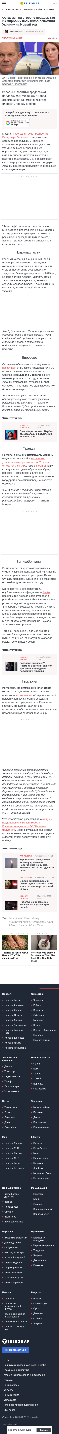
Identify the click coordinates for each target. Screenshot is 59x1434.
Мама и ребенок (42, 1107)
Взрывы (8, 1202)
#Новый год (15, 918)
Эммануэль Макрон (14, 1252)
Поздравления (41, 1178)
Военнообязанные (43, 1209)
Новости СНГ (11, 1158)
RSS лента (9, 1410)
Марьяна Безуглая (14, 1277)
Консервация (40, 1303)
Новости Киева (12, 1000)
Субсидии (38, 1015)
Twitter (46, 592)
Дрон (7, 1122)
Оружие (8, 1212)
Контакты (8, 1390)
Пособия (38, 1035)
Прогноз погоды (41, 1040)
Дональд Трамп (12, 1242)
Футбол (37, 1064)
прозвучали (9, 367)
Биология (9, 1117)
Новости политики (24, 426)
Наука (5, 1101)
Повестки (38, 1194)
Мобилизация (39, 1188)
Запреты (38, 1255)
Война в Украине (11, 1188)
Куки (28, 1430)
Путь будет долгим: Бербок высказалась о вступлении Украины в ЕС (36, 434)
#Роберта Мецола (43, 922)
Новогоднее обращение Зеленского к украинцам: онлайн (35, 905)
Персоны (7, 1231)
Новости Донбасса (14, 1038)
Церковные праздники (39, 1239)
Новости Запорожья (15, 1025)
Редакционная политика (16, 1370)
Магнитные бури (42, 1173)
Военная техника (13, 1221)
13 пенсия (9, 1298)
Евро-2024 (39, 1084)
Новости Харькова (14, 1005)
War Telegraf (26, 856)
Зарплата (38, 1000)
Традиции (38, 1250)
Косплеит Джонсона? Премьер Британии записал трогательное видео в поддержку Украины (36, 667)
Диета (36, 1117)
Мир (4, 1137)
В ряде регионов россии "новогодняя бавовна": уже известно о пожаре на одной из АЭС (36, 885)
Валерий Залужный (14, 1257)
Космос (8, 1112)
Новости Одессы (13, 1015)
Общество (37, 994)
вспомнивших (24, 695)
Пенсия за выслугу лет (14, 1327)
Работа (37, 1005)
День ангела (39, 1260)
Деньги (8, 1066)
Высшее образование (45, 1030)
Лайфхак (38, 1168)
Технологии (10, 1107)
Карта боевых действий (11, 1195)
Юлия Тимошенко (13, 1272)
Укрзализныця (11, 1091)
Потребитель (40, 1148)
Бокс (35, 1068)
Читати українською (12, 38)
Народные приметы (43, 1245)
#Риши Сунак (36, 925)
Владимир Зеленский (15, 1237)
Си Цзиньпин (11, 1247)
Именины (38, 1265)
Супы (36, 1308)
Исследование (41, 1127)
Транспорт (10, 1071)
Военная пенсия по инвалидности (14, 1315)
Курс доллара (11, 1086)
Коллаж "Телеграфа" (14, 84)
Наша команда (11, 1395)
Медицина (38, 1020)
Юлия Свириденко (14, 1282)
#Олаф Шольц (31, 918)
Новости (7, 994)
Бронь (36, 1199)
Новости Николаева (15, 1048)
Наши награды (11, 1385)
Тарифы (8, 1081)
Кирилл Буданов (13, 1262)
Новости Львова (13, 1020)
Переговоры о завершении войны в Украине (29, 10)
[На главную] (29, 3)
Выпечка (38, 1298)
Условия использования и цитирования (24, 1375)
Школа (36, 1025)
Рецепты (36, 1292)
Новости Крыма (12, 1043)
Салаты (37, 1318)
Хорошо (44, 1430)
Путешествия (40, 1158)
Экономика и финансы (9, 1059)
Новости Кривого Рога (13, 1031)
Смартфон (10, 1127)
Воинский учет (41, 1214)
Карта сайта (9, 1400)
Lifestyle (35, 1137)
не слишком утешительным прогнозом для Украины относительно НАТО (25, 462)
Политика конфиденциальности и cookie (24, 1365)
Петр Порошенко (13, 1267)
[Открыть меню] (4, 3)
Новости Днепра (13, 1010)
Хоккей (37, 1078)
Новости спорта (40, 1057)
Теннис (37, 1073)
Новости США (11, 1148)
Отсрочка (38, 1204)
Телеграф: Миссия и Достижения (20, 1405)
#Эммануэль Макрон (20, 922)
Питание (38, 1112)
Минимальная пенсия (15, 1321)
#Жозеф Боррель (18, 925)
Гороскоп (38, 1143)
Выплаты (38, 1010)
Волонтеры (10, 1217)
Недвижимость (12, 1076)
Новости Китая (12, 1163)
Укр (55, 3)
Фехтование (39, 1088)
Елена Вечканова (16, 31)
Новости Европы (24, 658)
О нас (6, 1360)
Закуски (37, 1323)
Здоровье (37, 1101)
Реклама (8, 1380)
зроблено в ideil (10, 1424)
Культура (38, 1163)
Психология (39, 1122)
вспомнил (40, 465)
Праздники (37, 1231)
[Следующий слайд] (56, 10)
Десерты (38, 1313)
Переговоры (11, 1207)
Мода (36, 1153)
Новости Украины (24, 897)
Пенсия (6, 1292)
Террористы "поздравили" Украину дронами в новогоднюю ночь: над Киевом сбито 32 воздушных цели (37, 865)
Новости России (13, 1153)
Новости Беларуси (14, 1168)
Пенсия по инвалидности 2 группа (12, 1306)
